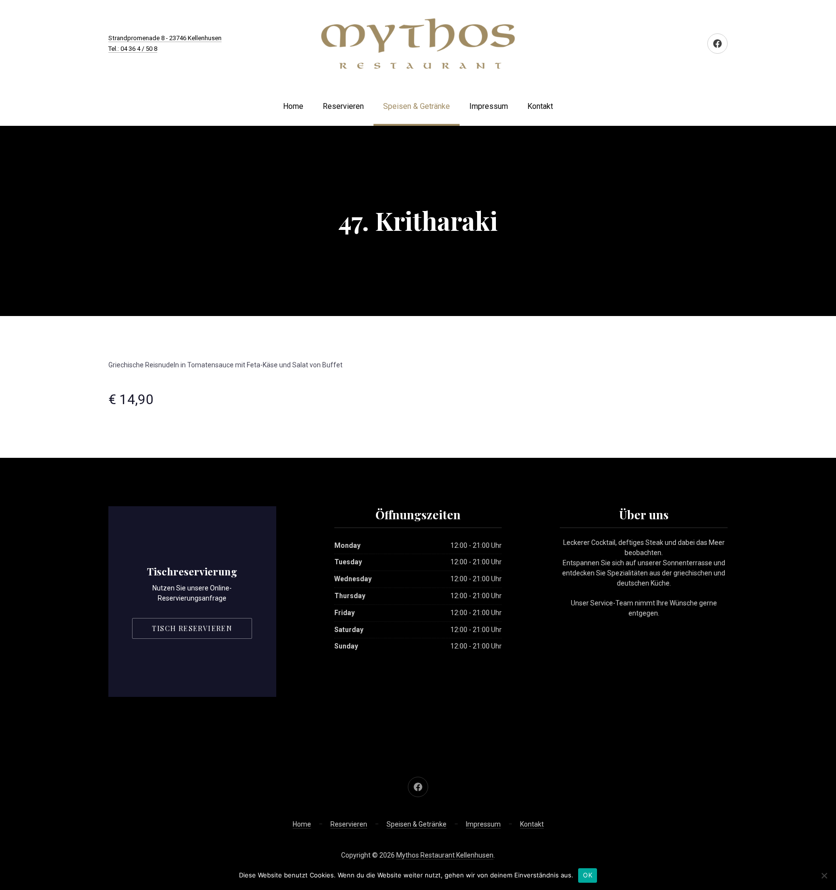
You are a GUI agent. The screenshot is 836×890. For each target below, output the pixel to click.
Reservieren (343, 106)
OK (587, 875)
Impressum (488, 106)
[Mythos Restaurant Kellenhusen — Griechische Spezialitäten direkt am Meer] (418, 43)
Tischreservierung (192, 571)
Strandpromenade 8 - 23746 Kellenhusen (165, 38)
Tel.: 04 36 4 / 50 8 (132, 48)
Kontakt (540, 106)
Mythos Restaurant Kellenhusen (444, 855)
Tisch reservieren (192, 628)
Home (293, 106)
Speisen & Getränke (416, 106)
